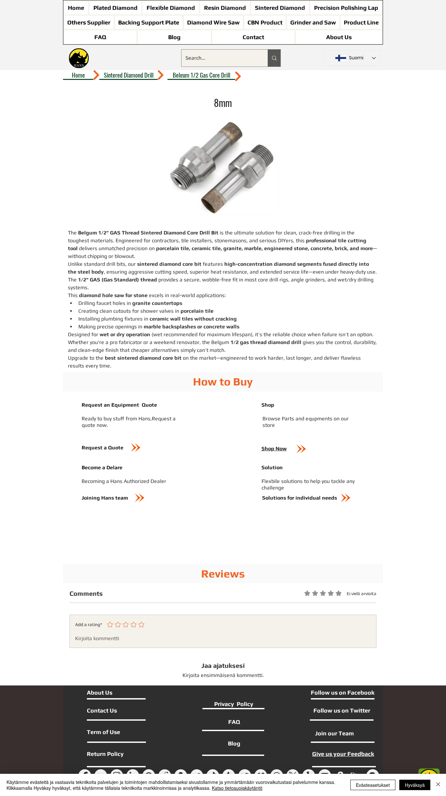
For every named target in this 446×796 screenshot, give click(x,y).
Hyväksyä (415, 785)
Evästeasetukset (373, 785)
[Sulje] (438, 785)
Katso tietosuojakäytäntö (237, 788)
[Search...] (274, 58)
